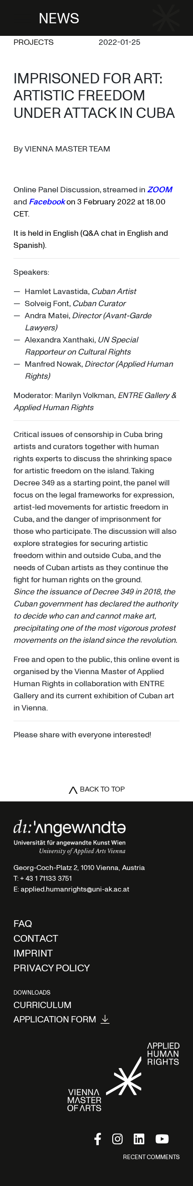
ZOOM (159, 189)
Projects (33, 41)
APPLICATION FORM (54, 1019)
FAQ (22, 923)
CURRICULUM (42, 1005)
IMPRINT (33, 952)
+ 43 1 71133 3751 (46, 878)
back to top (102, 789)
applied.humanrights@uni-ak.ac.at (75, 889)
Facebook (47, 201)
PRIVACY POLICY (51, 967)
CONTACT (35, 937)
